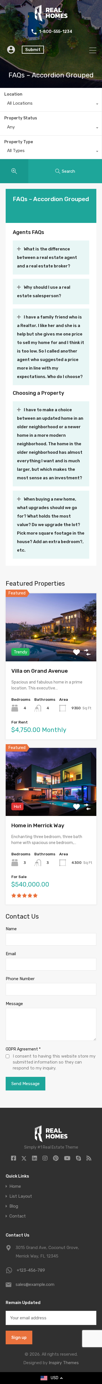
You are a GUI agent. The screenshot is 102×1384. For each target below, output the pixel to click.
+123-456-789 (31, 1270)
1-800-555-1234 (55, 31)
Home (15, 1186)
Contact (17, 1216)
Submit (33, 49)
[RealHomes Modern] (51, 19)
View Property (51, 647)
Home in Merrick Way (37, 825)
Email (11, 953)
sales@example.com (35, 1284)
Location (13, 94)
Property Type (18, 142)
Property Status (20, 118)
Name (11, 928)
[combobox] (51, 104)
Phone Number (20, 978)
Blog (13, 1206)
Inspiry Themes (64, 1362)
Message (14, 1003)
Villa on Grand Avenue (39, 671)
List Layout (20, 1196)
